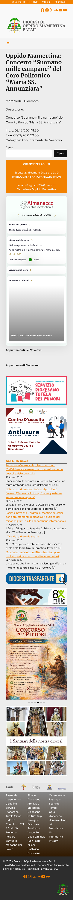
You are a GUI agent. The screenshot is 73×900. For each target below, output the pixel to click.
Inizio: (10, 130)
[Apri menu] (8, 43)
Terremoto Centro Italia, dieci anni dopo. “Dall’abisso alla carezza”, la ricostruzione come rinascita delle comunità (34, 469)
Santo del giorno (36, 227)
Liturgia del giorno (36, 250)
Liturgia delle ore (36, 270)
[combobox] (29, 154)
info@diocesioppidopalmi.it (20, 865)
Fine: (9, 135)
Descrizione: (15, 109)
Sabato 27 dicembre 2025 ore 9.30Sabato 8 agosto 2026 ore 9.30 (36, 176)
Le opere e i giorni (36, 309)
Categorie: (14, 140)
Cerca (9, 147)
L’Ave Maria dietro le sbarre (22, 536)
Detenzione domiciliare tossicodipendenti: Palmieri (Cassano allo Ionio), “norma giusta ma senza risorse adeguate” (34, 493)
